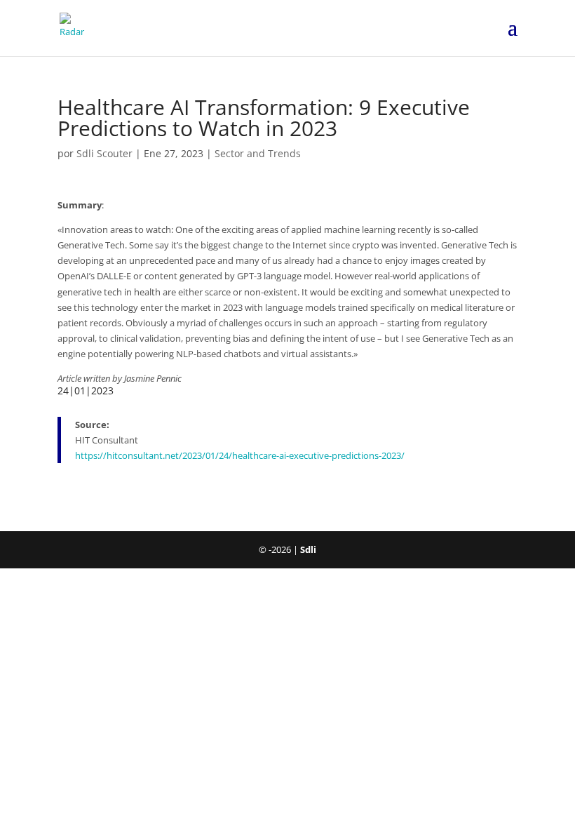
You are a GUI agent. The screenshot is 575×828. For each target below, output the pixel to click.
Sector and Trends (258, 153)
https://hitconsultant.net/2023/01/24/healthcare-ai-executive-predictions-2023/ (240, 455)
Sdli (308, 549)
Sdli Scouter (104, 153)
